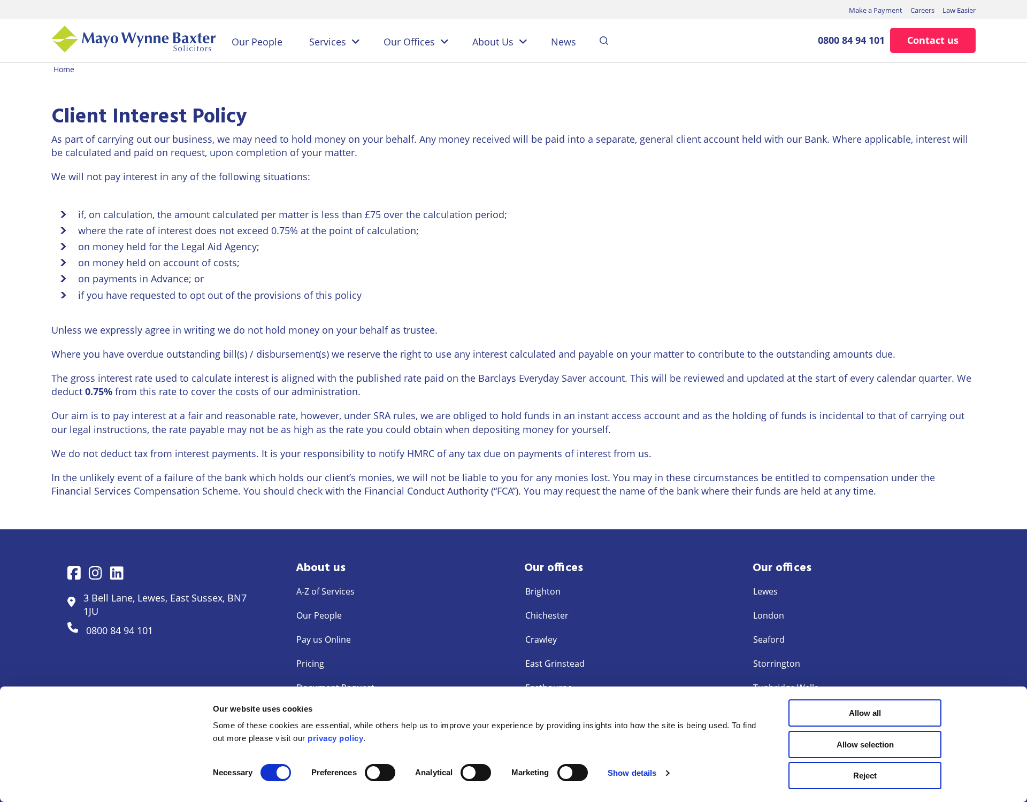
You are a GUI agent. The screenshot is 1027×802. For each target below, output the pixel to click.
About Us (493, 41)
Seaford (769, 639)
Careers (922, 10)
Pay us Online (323, 639)
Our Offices (409, 41)
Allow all (865, 713)
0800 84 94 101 (851, 40)
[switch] (380, 772)
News (563, 41)
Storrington (776, 663)
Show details (632, 772)
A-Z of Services (325, 591)
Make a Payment (875, 10)
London (768, 615)
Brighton (543, 591)
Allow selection (865, 744)
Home (63, 69)
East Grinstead (555, 663)
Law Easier (959, 10)
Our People (257, 41)
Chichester (547, 615)
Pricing (310, 663)
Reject (865, 775)
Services (327, 41)
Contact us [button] (933, 40)
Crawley (541, 639)
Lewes (765, 591)
